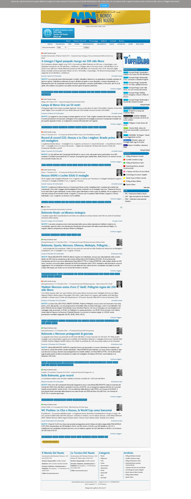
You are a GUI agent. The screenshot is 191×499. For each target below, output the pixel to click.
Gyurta (112, 274)
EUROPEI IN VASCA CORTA (54, 362)
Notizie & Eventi (80, 41)
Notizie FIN (121, 44)
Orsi (92, 92)
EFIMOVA (50, 276)
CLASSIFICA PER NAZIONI (91, 274)
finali (79, 320)
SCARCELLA (102, 127)
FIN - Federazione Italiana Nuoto (136, 194)
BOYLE (69, 234)
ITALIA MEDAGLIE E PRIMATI (98, 362)
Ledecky (74, 234)
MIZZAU (90, 127)
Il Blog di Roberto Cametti (134, 156)
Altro (130, 44)
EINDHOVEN (82, 92)
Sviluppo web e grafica (91, 488)
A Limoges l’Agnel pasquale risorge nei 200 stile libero (72, 61)
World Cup (101, 436)
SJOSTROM (56, 165)
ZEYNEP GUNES (46, 94)
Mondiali (101, 165)
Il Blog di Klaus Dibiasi (133, 181)
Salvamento (101, 44)
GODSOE (55, 436)
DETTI (43, 365)
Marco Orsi (71, 127)
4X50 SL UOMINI (109, 320)
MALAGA (55, 127)
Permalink (58, 76)
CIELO (43, 165)
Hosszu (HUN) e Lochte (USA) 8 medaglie (65, 175)
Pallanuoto (60, 44)
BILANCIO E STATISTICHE (82, 362)
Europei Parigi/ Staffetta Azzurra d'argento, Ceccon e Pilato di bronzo (135, 95)
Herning (60, 274)
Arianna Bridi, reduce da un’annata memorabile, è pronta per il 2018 (136, 130)
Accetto (104, 5)
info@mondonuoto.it (52, 473)
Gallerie (104, 41)
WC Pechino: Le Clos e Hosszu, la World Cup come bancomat (76, 410)
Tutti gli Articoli (145, 104)
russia (101, 274)
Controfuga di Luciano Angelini (136, 175)
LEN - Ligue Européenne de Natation (137, 196)
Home (68, 41)
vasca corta (95, 165)
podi (67, 202)
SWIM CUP (75, 92)
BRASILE (69, 165)
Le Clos (75, 165)
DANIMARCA (67, 92)
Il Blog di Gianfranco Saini (50, 239)
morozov (117, 274)
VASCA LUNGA (63, 127)
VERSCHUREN (111, 92)
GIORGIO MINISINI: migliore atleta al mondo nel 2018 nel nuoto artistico (135, 118)
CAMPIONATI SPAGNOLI (80, 399)
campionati (107, 165)
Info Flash (140, 44)
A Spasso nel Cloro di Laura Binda (137, 171)
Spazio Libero (46, 206)
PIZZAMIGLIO (100, 320)
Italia (75, 274)
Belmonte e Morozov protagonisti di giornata (67, 334)
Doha (85, 165)
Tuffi (69, 44)
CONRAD (84, 127)
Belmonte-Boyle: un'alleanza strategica (63, 212)
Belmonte (97, 92)
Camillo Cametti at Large (49, 53)
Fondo (77, 44)
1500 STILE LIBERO (47, 399)
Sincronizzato (88, 44)
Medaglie (71, 202)
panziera (96, 127)
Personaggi (93, 41)
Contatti (113, 41)
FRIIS (79, 234)
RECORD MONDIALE (60, 399)
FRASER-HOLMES (47, 436)
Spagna (56, 92)
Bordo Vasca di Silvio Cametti (136, 178)
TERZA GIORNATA (68, 362)
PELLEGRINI (58, 276)
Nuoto (50, 44)
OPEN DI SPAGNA (47, 127)
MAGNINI (92, 320)
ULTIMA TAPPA (86, 436)
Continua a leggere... (116, 88)
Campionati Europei (52, 320)
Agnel (88, 92)
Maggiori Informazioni (90, 5)
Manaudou (49, 165)
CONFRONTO (46, 234)
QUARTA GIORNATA (71, 320)
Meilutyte (44, 276)
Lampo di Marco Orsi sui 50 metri (60, 105)
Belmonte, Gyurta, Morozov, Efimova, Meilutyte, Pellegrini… (75, 245)
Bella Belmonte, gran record (57, 375)
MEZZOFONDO (55, 234)
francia (60, 92)
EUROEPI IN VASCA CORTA (49, 274)
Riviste (121, 41)
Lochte (83, 202)
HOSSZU (80, 165)
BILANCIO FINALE (68, 274)
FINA (89, 165)
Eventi (111, 44)
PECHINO (94, 436)
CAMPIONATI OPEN (47, 92)
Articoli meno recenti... (50, 442)
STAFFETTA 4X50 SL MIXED (65, 365)
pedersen (103, 92)
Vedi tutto (147, 187)
